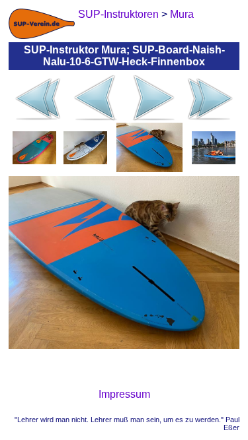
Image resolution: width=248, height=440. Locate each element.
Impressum (124, 394)
